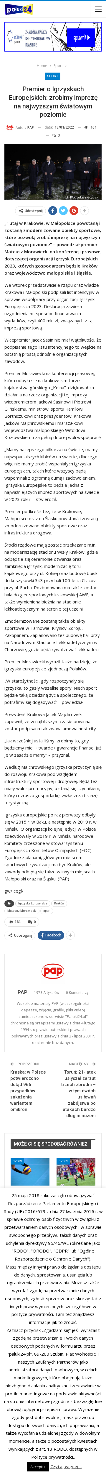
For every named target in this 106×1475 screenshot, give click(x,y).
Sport (52, 76)
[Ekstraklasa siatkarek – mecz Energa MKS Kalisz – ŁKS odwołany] (30, 1172)
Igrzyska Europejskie (32, 903)
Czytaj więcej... (66, 1466)
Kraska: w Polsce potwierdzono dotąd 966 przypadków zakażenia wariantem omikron (28, 1090)
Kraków (59, 903)
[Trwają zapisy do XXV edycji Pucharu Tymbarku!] (76, 1172)
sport (46, 910)
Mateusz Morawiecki (22, 910)
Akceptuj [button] (38, 1466)
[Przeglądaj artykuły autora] (53, 972)
